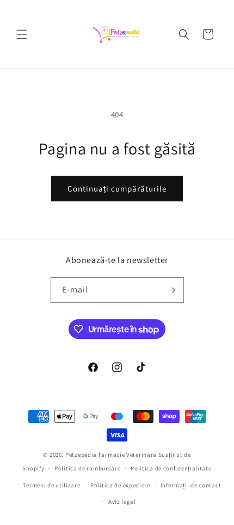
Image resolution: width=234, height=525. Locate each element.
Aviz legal (122, 501)
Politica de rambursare (87, 468)
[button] (22, 34)
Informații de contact (191, 485)
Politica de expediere (120, 485)
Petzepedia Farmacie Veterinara (111, 454)
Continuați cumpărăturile (117, 188)
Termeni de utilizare (51, 485)
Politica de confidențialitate (171, 468)
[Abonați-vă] (171, 290)
